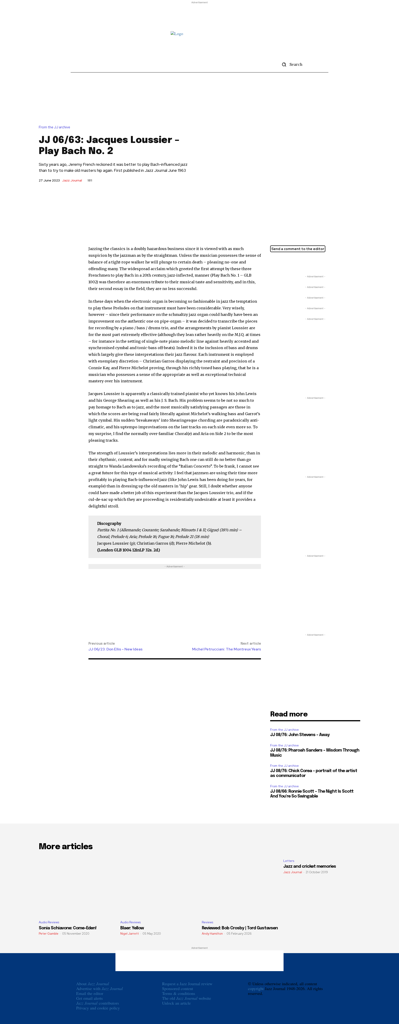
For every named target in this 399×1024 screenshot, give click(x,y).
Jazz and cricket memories (309, 866)
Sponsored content (177, 988)
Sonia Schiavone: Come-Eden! (67, 928)
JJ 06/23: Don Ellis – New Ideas (115, 649)
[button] (290, 64)
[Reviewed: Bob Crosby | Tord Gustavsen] (240, 886)
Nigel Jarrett (129, 934)
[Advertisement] (199, 15)
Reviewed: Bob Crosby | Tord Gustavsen (240, 928)
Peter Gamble (48, 934)
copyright (256, 988)
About (92, 983)
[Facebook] (285, 262)
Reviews (207, 922)
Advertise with (99, 988)
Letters (288, 861)
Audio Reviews (49, 922)
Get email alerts (89, 998)
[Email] (296, 262)
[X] (274, 262)
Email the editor (89, 993)
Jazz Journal (72, 180)
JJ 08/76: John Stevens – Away (299, 735)
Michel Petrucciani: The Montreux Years (226, 649)
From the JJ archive (54, 127)
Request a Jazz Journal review (187, 983)
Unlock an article (176, 1003)
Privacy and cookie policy (98, 1008)
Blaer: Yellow (132, 928)
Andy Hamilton (212, 934)
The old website (186, 998)
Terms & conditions (178, 993)
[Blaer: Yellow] (158, 886)
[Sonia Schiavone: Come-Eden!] (77, 886)
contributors (97, 1003)
